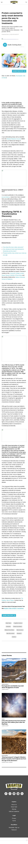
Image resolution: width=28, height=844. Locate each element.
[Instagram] (10, 793)
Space (3, 719)
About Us (14, 804)
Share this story (18, 71)
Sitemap (14, 809)
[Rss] (22, 793)
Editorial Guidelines (14, 811)
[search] (26, 2)
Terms (14, 820)
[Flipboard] (18, 793)
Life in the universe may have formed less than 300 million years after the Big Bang (13, 722)
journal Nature (6, 197)
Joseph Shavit (5, 689)
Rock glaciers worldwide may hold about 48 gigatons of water (13, 686)
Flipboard (14, 830)
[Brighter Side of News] (14, 2)
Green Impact (5, 684)
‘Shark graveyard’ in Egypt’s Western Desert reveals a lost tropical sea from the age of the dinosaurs (14, 758)
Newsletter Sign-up (14, 827)
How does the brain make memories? (13, 247)
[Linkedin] (14, 793)
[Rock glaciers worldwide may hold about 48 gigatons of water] (14, 670)
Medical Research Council (14, 139)
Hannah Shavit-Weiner (7, 762)
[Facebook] (6, 793)
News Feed (14, 807)
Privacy (14, 818)
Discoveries (5, 755)
